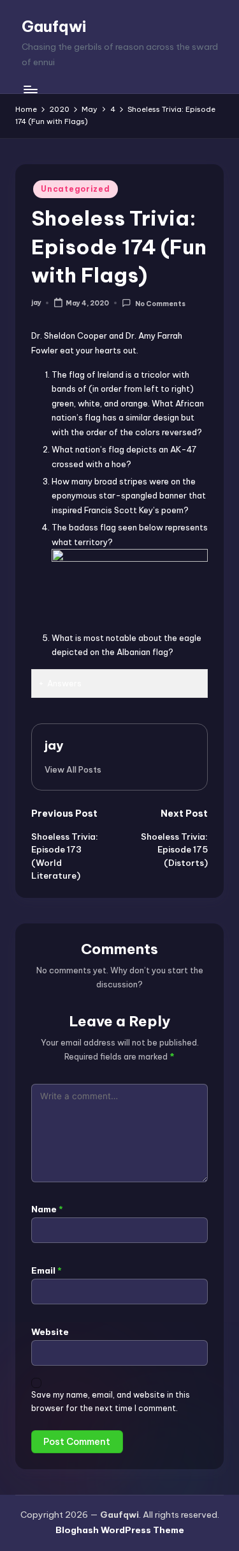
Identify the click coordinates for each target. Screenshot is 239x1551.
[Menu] (30, 89)
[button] (73, 769)
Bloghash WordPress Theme (119, 1530)
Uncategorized (75, 189)
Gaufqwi (54, 26)
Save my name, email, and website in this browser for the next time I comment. (110, 1401)
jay (54, 745)
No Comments (160, 303)
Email (46, 1270)
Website (50, 1332)
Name (47, 1209)
